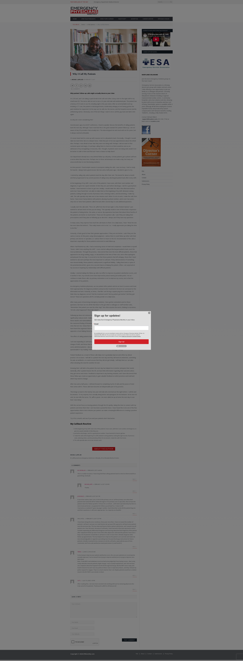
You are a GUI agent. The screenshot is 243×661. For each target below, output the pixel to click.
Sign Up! (121, 342)
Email (96, 324)
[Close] (149, 313)
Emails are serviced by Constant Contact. (131, 336)
